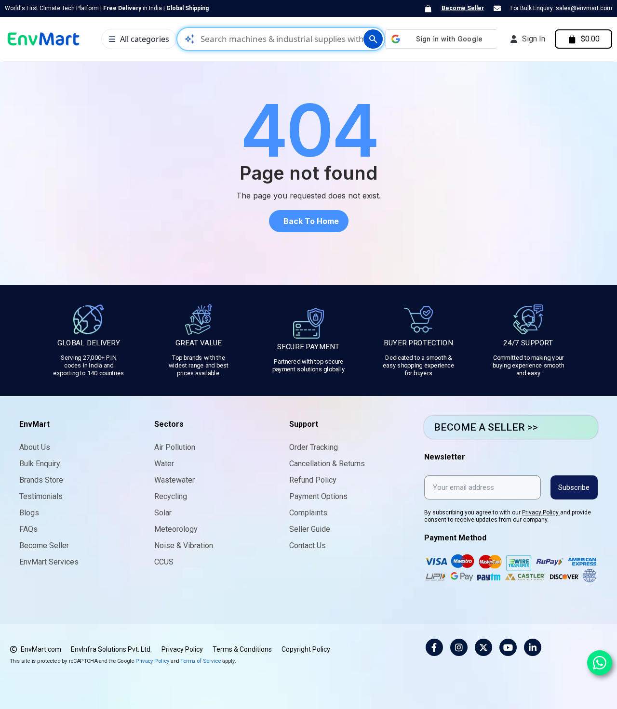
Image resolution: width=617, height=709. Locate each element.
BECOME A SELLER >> (486, 427)
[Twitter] (483, 647)
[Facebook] (434, 647)
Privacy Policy (541, 512)
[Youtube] (508, 647)
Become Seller (463, 8)
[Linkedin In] (532, 647)
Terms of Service (200, 660)
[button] (309, 221)
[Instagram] (459, 647)
